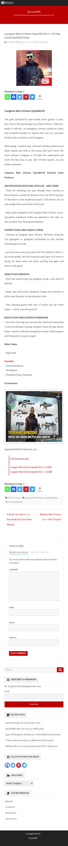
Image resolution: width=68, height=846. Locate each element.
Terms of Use (11, 819)
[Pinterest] (26, 97)
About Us (9, 801)
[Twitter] (20, 97)
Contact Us (10, 807)
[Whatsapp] (7, 97)
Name (12, 607)
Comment (14, 570)
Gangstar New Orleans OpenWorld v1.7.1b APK (31, 467)
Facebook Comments (39, 552)
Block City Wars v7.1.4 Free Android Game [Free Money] (19, 519)
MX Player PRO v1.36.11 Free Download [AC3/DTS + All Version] (31, 746)
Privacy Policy (10, 813)
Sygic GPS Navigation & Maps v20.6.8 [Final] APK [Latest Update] (33, 735)
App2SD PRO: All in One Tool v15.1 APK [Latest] (24, 729)
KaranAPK (34, 11)
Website (12, 638)
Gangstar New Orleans (34, 498)
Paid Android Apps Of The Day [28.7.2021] (22, 723)
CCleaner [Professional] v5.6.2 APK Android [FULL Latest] (29, 740)
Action (11, 498)
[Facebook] (13, 97)
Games (18, 498)
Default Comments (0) (18, 552)
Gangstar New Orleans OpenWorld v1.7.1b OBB (31, 472)
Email (12, 623)
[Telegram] (32, 97)
